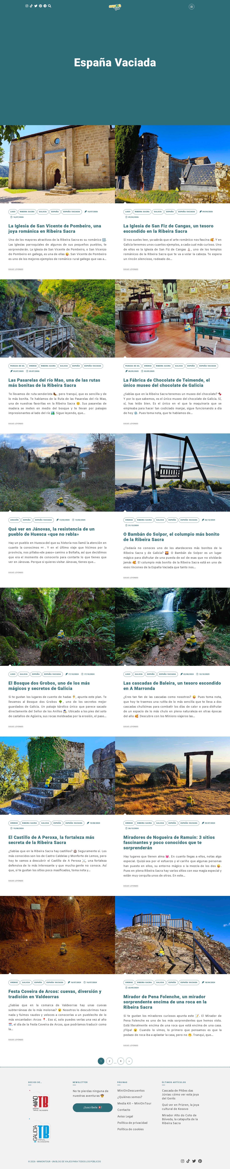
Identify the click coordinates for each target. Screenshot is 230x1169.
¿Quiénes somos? (129, 1097)
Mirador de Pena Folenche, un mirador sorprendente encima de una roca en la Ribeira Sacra (165, 1002)
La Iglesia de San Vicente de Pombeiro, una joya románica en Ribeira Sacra (54, 228)
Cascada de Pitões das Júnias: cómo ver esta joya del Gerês (180, 1094)
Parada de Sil (17, 366)
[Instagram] (27, 6)
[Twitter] (35, 6)
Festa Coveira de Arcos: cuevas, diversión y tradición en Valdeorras (55, 994)
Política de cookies (130, 1129)
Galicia (43, 212)
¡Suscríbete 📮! (93, 1107)
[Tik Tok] (31, 6)
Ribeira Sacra (27, 212)
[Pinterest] (40, 6)
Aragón (14, 520)
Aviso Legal (125, 1116)
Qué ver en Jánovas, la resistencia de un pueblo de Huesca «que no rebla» (51, 531)
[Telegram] (44, 6)
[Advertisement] (88, 1133)
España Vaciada (71, 212)
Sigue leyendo (15, 269)
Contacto (123, 1110)
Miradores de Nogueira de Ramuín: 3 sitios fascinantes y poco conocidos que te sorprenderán (169, 842)
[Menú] (191, 6)
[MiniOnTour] (115, 7)
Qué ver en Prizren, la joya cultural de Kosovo (180, 1107)
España (55, 212)
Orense (33, 366)
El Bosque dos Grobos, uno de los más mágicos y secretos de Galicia (49, 686)
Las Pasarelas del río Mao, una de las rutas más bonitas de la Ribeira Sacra (54, 383)
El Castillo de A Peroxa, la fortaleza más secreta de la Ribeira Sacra (51, 840)
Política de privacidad (132, 1123)
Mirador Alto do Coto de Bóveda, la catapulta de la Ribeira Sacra (180, 1119)
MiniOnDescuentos (131, 1091)
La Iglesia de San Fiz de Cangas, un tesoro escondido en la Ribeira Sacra (168, 228)
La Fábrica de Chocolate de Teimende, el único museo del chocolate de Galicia (166, 383)
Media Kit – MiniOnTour (134, 1103)
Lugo (12, 212)
